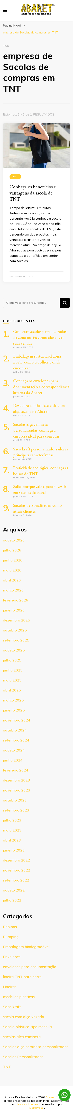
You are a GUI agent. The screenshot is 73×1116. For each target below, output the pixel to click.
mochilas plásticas (19, 996)
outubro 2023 (15, 800)
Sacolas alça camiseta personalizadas (35, 1046)
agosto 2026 (14, 540)
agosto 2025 (14, 650)
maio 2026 (12, 570)
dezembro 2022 (16, 860)
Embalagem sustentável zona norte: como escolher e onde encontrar (37, 362)
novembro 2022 (16, 870)
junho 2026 (13, 560)
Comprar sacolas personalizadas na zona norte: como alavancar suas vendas (40, 337)
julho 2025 (12, 660)
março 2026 (13, 590)
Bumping (11, 936)
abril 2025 (12, 690)
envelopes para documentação (29, 966)
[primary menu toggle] (5, 10)
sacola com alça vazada (23, 1016)
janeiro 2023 (14, 850)
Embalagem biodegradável (26, 946)
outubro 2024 (15, 730)
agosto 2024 (14, 750)
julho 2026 (12, 550)
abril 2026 (12, 580)
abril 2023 (12, 840)
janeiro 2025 (14, 710)
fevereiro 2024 (15, 770)
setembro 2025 (16, 640)
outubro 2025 (15, 630)
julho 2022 (12, 900)
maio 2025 (12, 680)
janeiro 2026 (14, 610)
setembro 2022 (16, 880)
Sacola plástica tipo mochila (27, 1026)
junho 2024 (13, 760)
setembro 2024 (16, 740)
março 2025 (13, 700)
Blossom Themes (27, 1104)
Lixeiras (9, 986)
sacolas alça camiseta (22, 1036)
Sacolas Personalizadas (23, 1056)
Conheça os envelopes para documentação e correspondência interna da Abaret (41, 386)
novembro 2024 (16, 720)
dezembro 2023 (16, 780)
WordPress (35, 1107)
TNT (15, 176)
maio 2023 (12, 830)
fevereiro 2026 (15, 600)
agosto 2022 (14, 890)
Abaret (50, 1097)
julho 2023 (12, 820)
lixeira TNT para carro (22, 976)
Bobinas (10, 926)
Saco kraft (12, 1006)
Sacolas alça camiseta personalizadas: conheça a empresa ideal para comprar (36, 430)
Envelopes (11, 956)
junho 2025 (13, 670)
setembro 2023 (16, 810)
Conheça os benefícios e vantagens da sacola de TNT (33, 192)
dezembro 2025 (16, 620)
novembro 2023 (16, 790)
